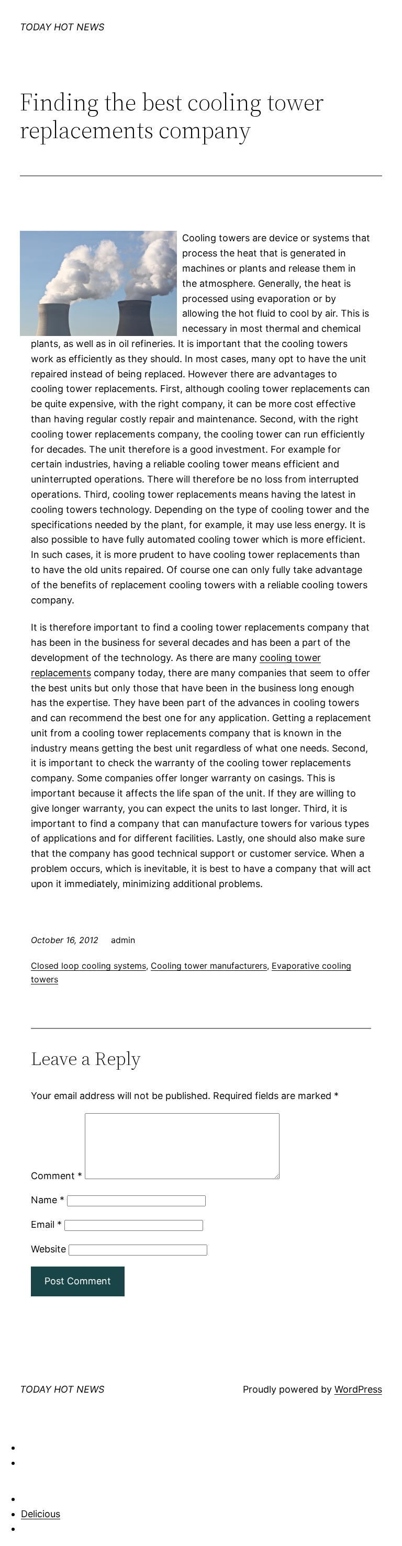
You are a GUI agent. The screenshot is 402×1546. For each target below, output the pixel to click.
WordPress (358, 1389)
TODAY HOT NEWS (62, 26)
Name (47, 1199)
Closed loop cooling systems (88, 965)
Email (46, 1224)
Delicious (40, 1513)
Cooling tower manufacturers (209, 965)
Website (48, 1248)
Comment (56, 1175)
